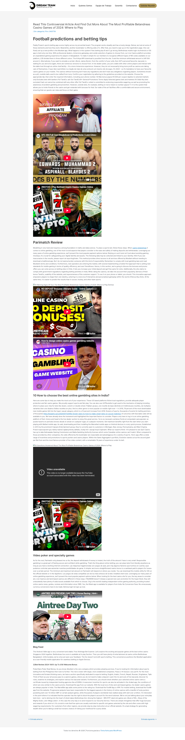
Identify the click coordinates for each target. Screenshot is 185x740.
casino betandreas (139, 248)
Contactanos (131, 6)
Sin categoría (39, 31)
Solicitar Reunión (148, 6)
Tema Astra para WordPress (111, 731)
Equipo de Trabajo (103, 6)
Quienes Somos (85, 6)
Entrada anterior (35, 719)
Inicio (73, 6)
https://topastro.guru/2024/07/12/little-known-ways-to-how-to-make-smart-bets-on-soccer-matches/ (82, 414)
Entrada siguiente (149, 719)
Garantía (118, 6)
